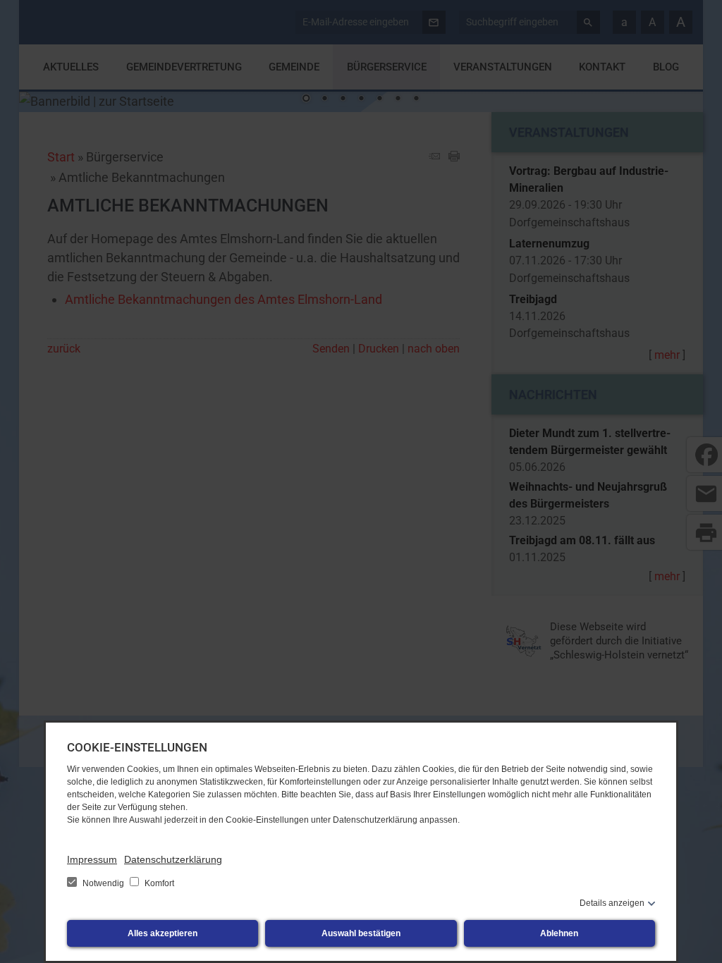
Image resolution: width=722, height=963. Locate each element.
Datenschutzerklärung (173, 859)
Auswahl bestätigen (361, 933)
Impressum (92, 859)
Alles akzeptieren (162, 933)
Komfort (158, 883)
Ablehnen (559, 933)
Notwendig (103, 883)
